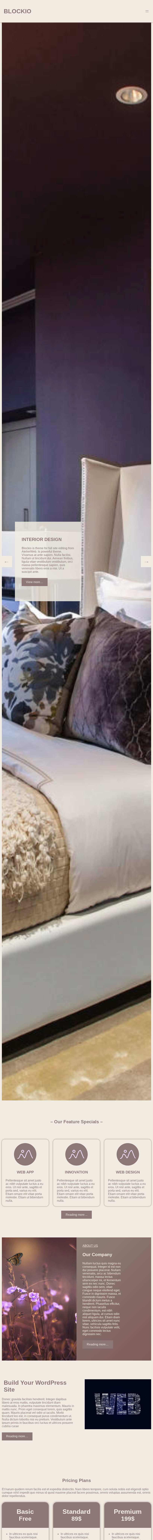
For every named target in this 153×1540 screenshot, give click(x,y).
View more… (34, 582)
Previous (6, 561)
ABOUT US (90, 1245)
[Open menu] (147, 11)
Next (146, 561)
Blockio (17, 11)
